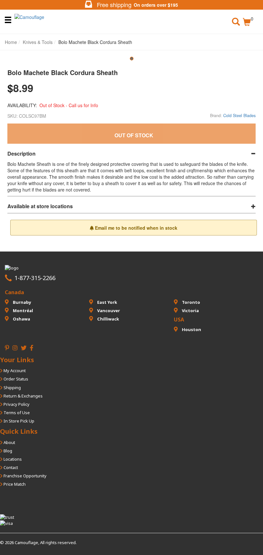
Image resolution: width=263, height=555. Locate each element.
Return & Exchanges (23, 396)
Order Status (15, 379)
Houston (191, 329)
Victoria (190, 310)
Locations (12, 459)
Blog (7, 451)
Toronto (190, 302)
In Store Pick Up (18, 421)
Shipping (12, 387)
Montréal (22, 310)
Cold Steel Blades (239, 115)
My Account (14, 370)
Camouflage (26, 542)
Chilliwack (107, 319)
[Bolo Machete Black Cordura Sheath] (131, 60)
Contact (10, 467)
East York (106, 302)
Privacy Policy (16, 404)
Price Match (14, 484)
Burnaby (21, 302)
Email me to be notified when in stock (135, 228)
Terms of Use (16, 412)
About (9, 442)
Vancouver (108, 310)
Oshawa (21, 319)
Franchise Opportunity (25, 476)
